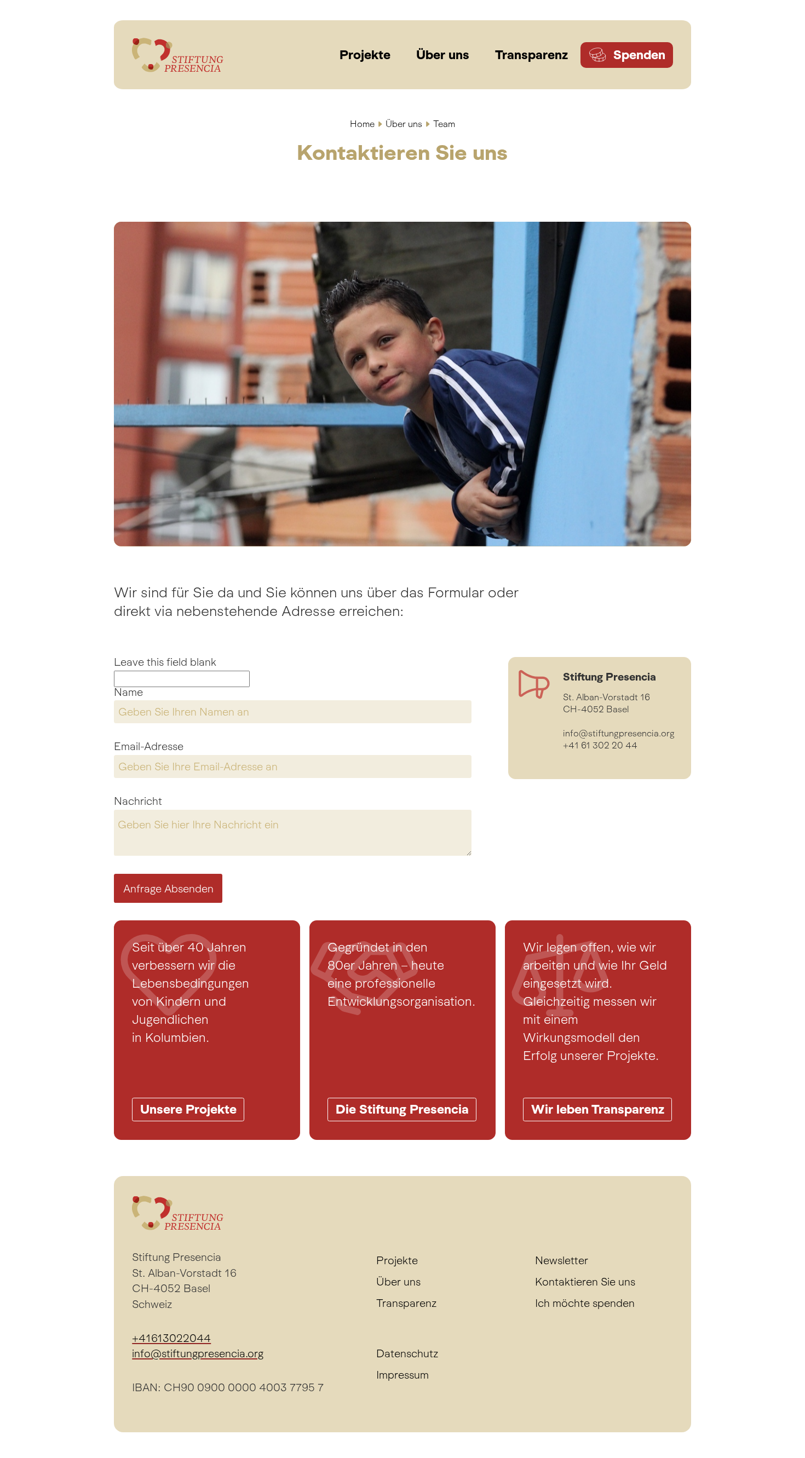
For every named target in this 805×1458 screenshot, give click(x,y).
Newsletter (561, 1260)
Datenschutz (407, 1353)
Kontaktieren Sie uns (585, 1282)
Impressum (402, 1375)
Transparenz (406, 1303)
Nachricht (138, 801)
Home (362, 124)
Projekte (397, 1260)
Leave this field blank (165, 662)
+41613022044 (171, 1338)
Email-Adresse (148, 746)
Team (444, 124)
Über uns (404, 124)
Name (128, 692)
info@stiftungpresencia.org (197, 1353)
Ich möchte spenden (585, 1303)
